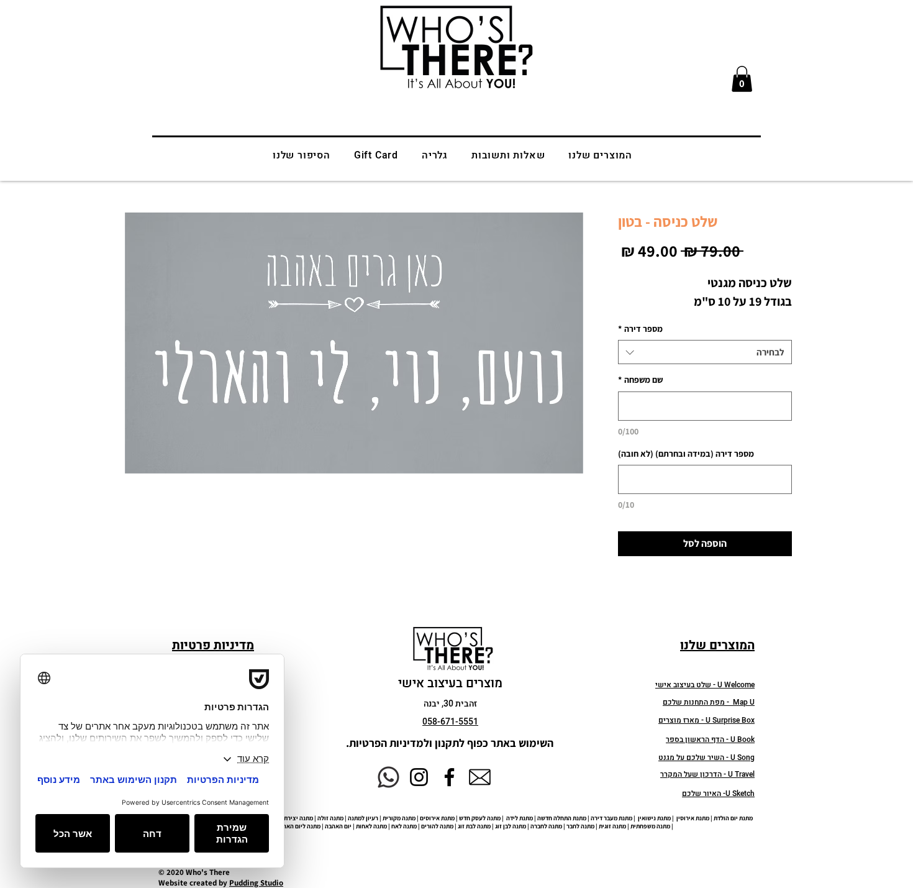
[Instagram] (419, 777)
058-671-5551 (450, 721)
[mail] (480, 777)
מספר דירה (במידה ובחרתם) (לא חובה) (686, 453)
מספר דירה (640, 328)
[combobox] (705, 352)
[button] (742, 79)
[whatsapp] (388, 777)
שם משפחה (640, 379)
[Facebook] (449, 777)
